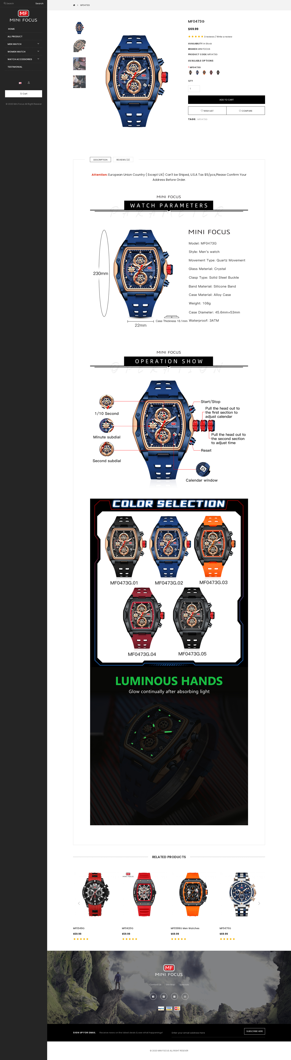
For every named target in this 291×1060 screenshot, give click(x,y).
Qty (190, 81)
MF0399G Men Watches (185, 928)
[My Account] (29, 83)
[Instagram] (185, 996)
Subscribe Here (254, 1031)
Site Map (170, 984)
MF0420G (127, 928)
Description (100, 159)
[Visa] (169, 1008)
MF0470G (225, 928)
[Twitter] (163, 996)
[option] (135, 81)
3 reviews (209, 36)
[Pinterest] (174, 996)
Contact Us (155, 984)
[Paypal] (161, 1008)
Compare (246, 110)
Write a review (224, 36)
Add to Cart (226, 99)
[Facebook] (153, 996)
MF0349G (79, 928)
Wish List (208, 110)
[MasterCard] (177, 1008)
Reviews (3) (123, 159)
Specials (184, 984)
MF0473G (195, 67)
